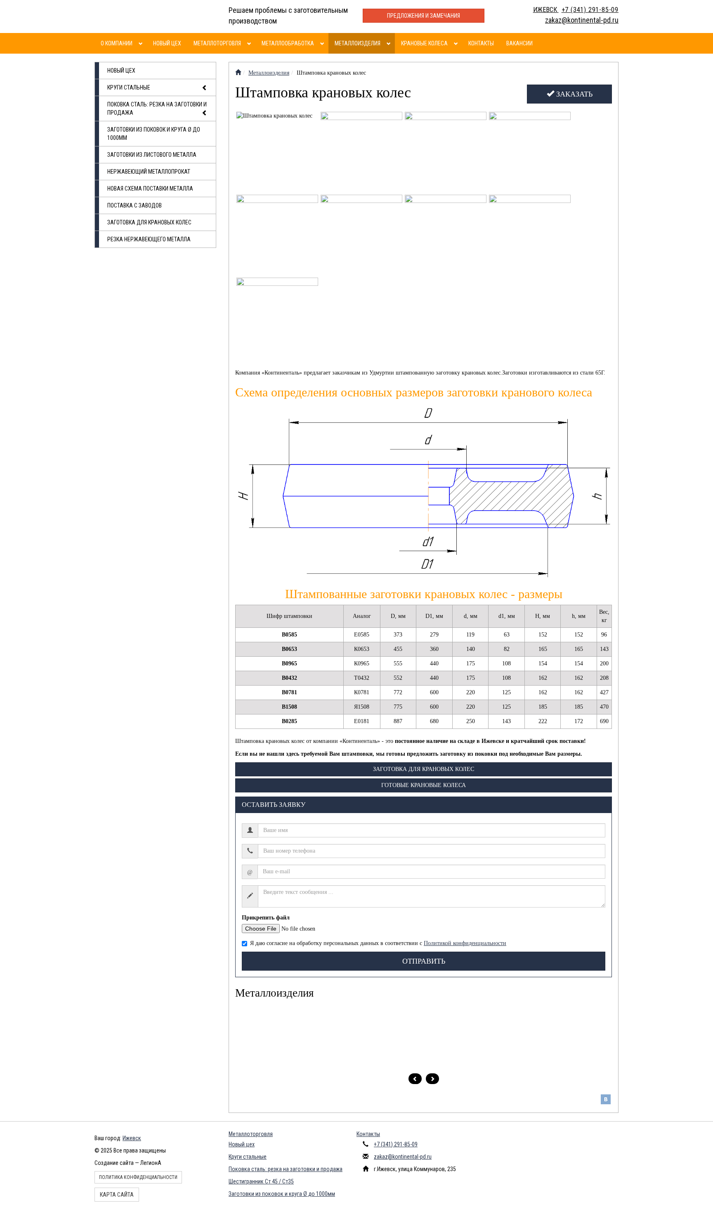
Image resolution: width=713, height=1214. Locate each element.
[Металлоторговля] (250, 43)
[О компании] (142, 43)
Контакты (481, 43)
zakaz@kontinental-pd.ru (403, 1156)
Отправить (423, 961)
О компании (116, 43)
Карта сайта (117, 1194)
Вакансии (519, 43)
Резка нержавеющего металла (149, 239)
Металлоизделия (357, 43)
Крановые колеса (424, 43)
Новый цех (167, 43)
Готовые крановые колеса (423, 785)
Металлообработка (288, 43)
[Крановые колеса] (457, 43)
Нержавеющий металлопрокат (148, 171)
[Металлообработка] (323, 43)
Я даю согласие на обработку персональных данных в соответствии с (378, 943)
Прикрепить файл (266, 918)
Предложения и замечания (423, 15)
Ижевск (132, 1138)
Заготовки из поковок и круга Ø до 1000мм (153, 133)
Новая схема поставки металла (150, 188)
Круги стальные (128, 87)
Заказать (573, 94)
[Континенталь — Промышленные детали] (238, 73)
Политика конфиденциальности (138, 1177)
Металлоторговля (217, 43)
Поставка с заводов (134, 205)
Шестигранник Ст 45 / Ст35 (261, 1181)
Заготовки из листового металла (151, 154)
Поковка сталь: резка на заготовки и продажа (157, 108)
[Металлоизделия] (390, 43)
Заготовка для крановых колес (149, 222)
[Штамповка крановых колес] (277, 153)
